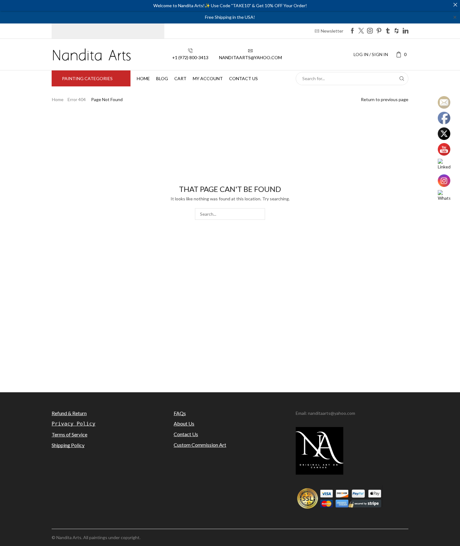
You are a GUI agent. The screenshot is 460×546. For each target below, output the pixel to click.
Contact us (243, 78)
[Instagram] (370, 31)
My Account (208, 78)
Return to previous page (384, 99)
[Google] (396, 31)
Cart (180, 78)
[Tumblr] (388, 31)
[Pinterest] (379, 31)
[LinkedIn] (405, 31)
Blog (162, 78)
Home (143, 78)
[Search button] (402, 78)
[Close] (455, 4)
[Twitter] (361, 31)
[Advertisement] (230, 331)
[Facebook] (352, 31)
